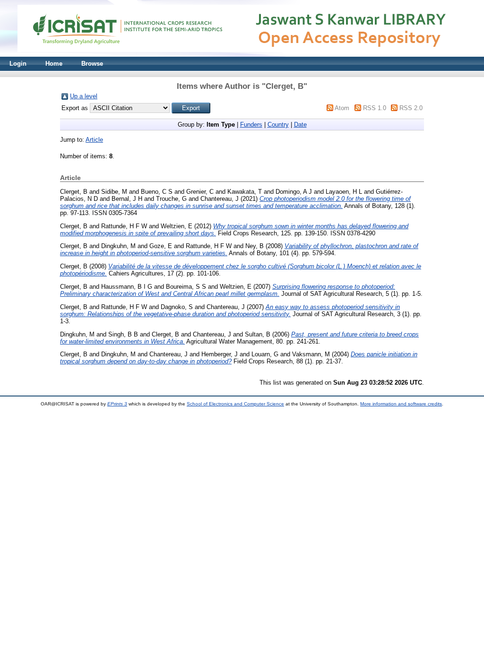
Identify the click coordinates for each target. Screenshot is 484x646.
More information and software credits (401, 403)
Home (53, 63)
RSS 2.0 (411, 108)
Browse (92, 63)
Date (300, 124)
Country (278, 124)
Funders (251, 124)
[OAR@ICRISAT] (242, 54)
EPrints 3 (117, 403)
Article (94, 139)
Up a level (83, 96)
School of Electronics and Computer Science (235, 403)
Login (17, 63)
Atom (342, 108)
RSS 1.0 (374, 108)
